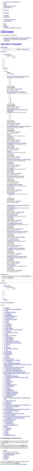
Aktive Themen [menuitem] (7, 21)
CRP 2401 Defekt (11, 264)
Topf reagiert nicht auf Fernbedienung (16, 248)
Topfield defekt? (11, 192)
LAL (10, 177)
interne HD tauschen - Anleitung (14, 184)
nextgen (25, 464)
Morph (10, 249)
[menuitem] (12, 2)
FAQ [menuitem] (5, 23)
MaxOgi (11, 185)
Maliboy (11, 112)
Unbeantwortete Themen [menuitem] (10, 19)
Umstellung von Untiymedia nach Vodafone (17, 231)
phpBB (8, 461)
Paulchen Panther (20, 237)
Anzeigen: (4, 276)
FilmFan (11, 144)
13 (10, 102)
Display (9, 134)
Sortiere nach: (18, 276)
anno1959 (11, 216)
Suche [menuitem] (5, 25)
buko (10, 127)
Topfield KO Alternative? (13, 240)
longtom (11, 241)
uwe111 (11, 136)
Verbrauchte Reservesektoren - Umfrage (16, 143)
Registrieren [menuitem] (7, 17)
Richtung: (4, 277)
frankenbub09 (12, 224)
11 (10, 100)
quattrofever (19, 89)
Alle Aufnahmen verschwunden (14, 223)
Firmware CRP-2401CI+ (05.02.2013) (16, 91)
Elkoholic (18, 201)
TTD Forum (7, 31)
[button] (7, 54)
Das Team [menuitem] (6, 26)
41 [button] (4, 67)
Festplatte (9, 151)
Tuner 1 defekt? (10, 167)
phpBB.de (17, 463)
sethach (18, 123)
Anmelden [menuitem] (6, 15)
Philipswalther (12, 93)
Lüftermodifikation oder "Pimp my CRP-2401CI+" (19, 126)
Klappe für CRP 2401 (12, 215)
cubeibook (11, 169)
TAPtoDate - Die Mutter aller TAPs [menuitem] (12, 27)
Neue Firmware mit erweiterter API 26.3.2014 (18, 76)
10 (10, 98)
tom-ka (18, 107)
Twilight (18, 131)
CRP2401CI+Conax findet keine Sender (16, 256)
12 (10, 101)
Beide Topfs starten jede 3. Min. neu (15, 176)
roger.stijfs (18, 245)
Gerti (10, 77)
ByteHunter (12, 258)
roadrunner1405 (13, 208)
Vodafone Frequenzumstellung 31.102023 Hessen (19, 159)
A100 (17, 148)
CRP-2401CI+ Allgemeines (11, 44)
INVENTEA (18, 464)
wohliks (18, 140)
